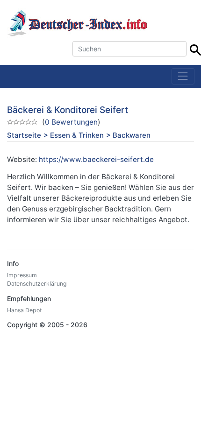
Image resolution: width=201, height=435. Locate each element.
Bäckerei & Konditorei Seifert (67, 110)
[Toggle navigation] (183, 76)
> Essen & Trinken (73, 135)
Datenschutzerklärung (37, 283)
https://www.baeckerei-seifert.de (96, 159)
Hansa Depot (24, 310)
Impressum (22, 275)
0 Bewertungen (71, 122)
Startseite (24, 135)
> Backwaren (128, 135)
